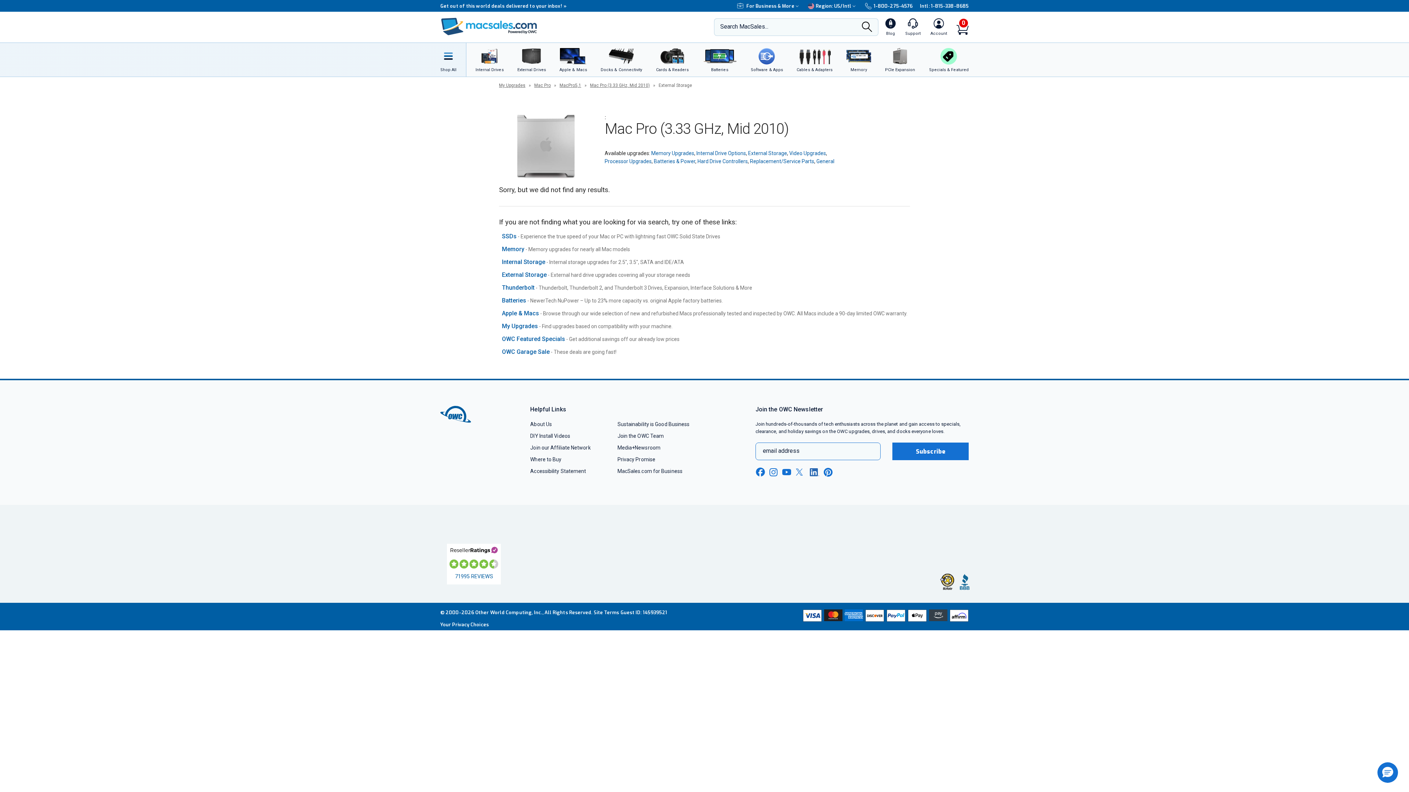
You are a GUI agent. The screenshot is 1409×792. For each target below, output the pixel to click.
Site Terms (606, 612)
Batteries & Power (674, 161)
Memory (513, 249)
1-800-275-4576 (893, 6)
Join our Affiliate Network (560, 448)
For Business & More (770, 6)
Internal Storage (523, 261)
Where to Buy (545, 459)
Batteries (514, 300)
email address (781, 450)
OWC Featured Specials (533, 339)
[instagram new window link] (773, 472)
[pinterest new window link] (828, 472)
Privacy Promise (636, 459)
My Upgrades (512, 85)
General (825, 161)
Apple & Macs (520, 313)
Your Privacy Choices (464, 625)
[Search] (867, 27)
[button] (1387, 772)
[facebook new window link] (760, 472)
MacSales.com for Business (650, 471)
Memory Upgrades (672, 153)
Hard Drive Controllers (723, 161)
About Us (541, 424)
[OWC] (489, 27)
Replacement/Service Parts (782, 161)
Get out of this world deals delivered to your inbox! (503, 6)
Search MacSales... (744, 26)
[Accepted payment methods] (885, 616)
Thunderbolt (518, 287)
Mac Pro (542, 85)
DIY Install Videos (550, 436)
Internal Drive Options (721, 153)
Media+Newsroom (639, 448)
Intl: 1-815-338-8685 (944, 6)
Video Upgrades (807, 153)
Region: (833, 6)
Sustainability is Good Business (654, 424)
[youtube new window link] (786, 472)
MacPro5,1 (570, 85)
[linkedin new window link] (814, 472)
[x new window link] (800, 472)
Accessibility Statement (558, 471)
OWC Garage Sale (526, 351)
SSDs (509, 236)
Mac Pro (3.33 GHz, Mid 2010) (620, 85)
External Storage (767, 153)
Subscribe (930, 451)
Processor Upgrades (628, 161)
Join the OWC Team (641, 436)
